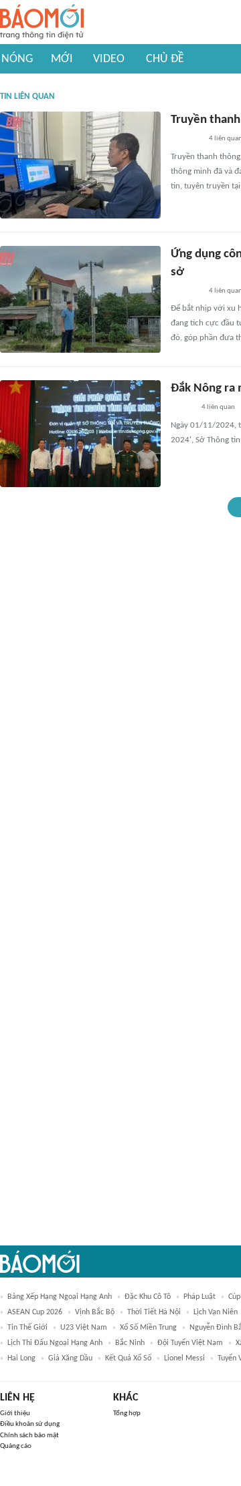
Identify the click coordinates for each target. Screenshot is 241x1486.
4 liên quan (218, 407)
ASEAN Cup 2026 (34, 1312)
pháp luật (199, 1297)
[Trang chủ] (42, 22)
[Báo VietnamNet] (182, 408)
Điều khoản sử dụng (30, 1424)
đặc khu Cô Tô (148, 1297)
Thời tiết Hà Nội (154, 1312)
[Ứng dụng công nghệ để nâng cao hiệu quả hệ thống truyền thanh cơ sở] (80, 299)
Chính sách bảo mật (29, 1435)
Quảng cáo (15, 1446)
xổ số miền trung (148, 1328)
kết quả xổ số (128, 1358)
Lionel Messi (184, 1358)
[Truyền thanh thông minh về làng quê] (80, 165)
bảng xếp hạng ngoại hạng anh (59, 1297)
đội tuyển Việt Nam (190, 1343)
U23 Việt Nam (83, 1328)
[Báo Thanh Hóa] (186, 140)
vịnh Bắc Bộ (94, 1312)
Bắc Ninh (130, 1343)
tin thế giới (27, 1328)
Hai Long (21, 1358)
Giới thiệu (15, 1413)
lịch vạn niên (215, 1312)
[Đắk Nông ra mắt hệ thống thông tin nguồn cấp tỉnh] (80, 433)
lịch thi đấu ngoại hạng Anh (54, 1343)
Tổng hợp (127, 1413)
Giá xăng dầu (70, 1358)
